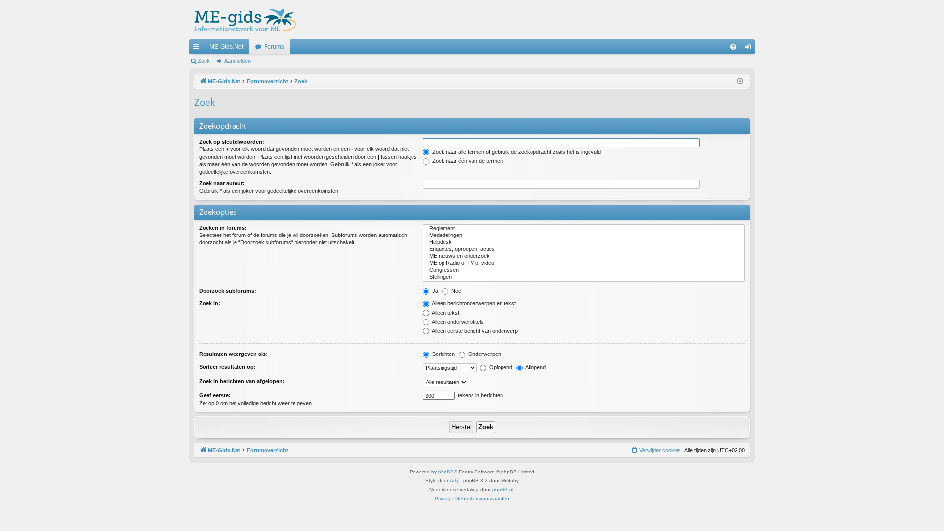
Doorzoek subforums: (227, 291)
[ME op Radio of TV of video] (584, 263)
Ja (434, 291)
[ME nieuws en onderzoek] (584, 256)
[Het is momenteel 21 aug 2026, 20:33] (740, 81)
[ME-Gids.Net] (242, 19)
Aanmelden (237, 61)
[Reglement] (584, 228)
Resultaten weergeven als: (233, 354)
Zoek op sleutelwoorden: (231, 142)
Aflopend (535, 367)
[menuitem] (733, 46)
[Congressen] (584, 270)
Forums (274, 46)
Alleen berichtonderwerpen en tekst (473, 303)
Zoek (204, 61)
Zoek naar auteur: (222, 183)
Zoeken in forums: (223, 228)
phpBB (446, 471)
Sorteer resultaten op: (227, 367)
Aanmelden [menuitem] (749, 48)
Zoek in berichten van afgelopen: (242, 381)
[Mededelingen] (584, 235)
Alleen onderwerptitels (457, 321)
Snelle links (198, 48)
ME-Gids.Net (226, 46)
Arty (454, 480)
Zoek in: (209, 303)
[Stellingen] (584, 277)
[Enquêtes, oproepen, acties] (584, 249)
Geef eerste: (215, 395)
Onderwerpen (484, 354)
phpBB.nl (502, 489)
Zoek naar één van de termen (467, 161)
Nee (455, 291)
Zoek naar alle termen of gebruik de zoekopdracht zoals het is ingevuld (516, 152)
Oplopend (500, 367)
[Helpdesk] (584, 242)
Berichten (443, 354)
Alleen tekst (445, 313)
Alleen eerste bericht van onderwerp (474, 331)
